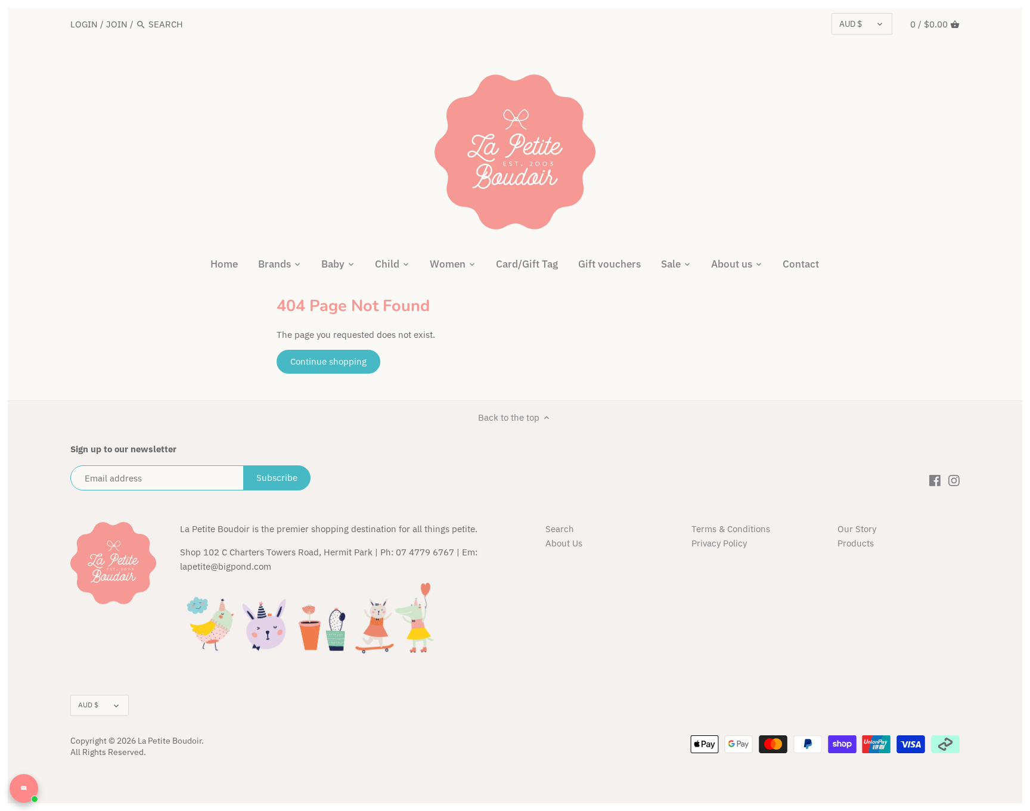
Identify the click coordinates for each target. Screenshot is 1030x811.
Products (855, 543)
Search (559, 529)
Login (84, 24)
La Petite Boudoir (169, 740)
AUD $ (850, 23)
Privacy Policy (719, 543)
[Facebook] (935, 479)
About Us (563, 543)
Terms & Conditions (730, 529)
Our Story (856, 529)
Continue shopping (328, 361)
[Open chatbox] (24, 788)
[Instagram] (954, 479)
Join (117, 24)
